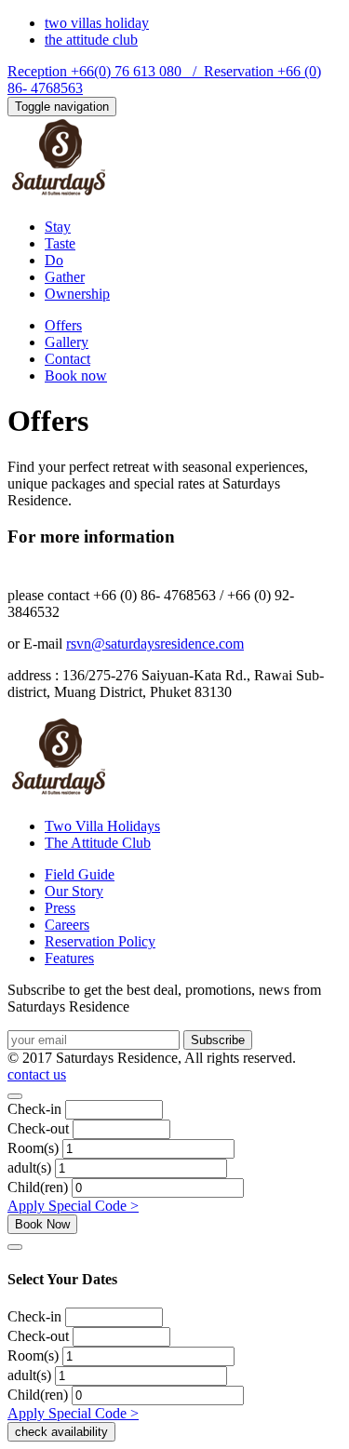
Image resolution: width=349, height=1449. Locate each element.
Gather (65, 277)
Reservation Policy (100, 941)
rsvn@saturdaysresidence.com (155, 643)
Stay (58, 227)
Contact (67, 359)
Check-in (34, 1109)
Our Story (74, 891)
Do (54, 260)
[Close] (14, 1096)
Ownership (77, 294)
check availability (61, 1432)
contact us (36, 1074)
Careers (67, 924)
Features (69, 958)
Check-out (38, 1128)
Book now (76, 375)
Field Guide (79, 874)
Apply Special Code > (73, 1206)
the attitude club (91, 39)
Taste (60, 243)
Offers (63, 325)
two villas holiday (97, 23)
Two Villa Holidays (102, 826)
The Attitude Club (98, 843)
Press (60, 908)
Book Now (42, 1224)
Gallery (66, 342)
